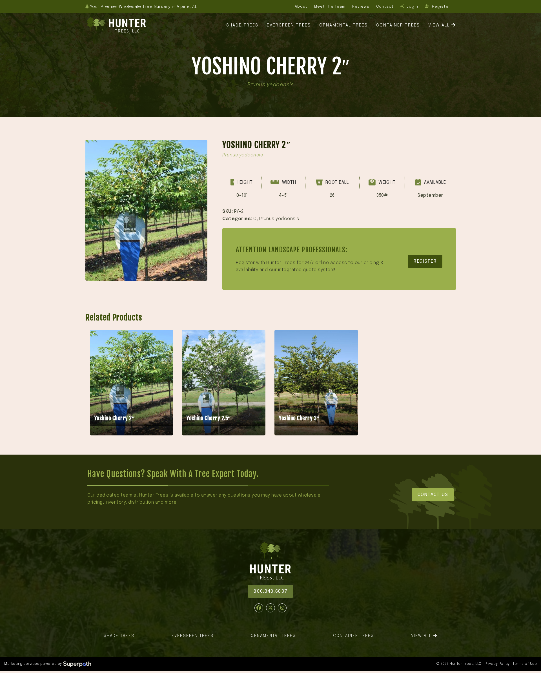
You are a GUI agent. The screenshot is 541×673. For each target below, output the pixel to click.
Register (425, 261)
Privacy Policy (497, 664)
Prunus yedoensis (279, 218)
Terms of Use (525, 664)
